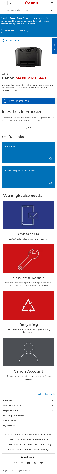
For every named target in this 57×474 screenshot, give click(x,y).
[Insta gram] (22, 463)
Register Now (8, 31)
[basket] (4, 3)
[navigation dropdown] (52, 3)
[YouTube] (41, 463)
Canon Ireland (27, 457)
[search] (11, 3)
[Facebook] (15, 463)
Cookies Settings (41, 449)
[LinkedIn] (28, 463)
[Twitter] (35, 463)
